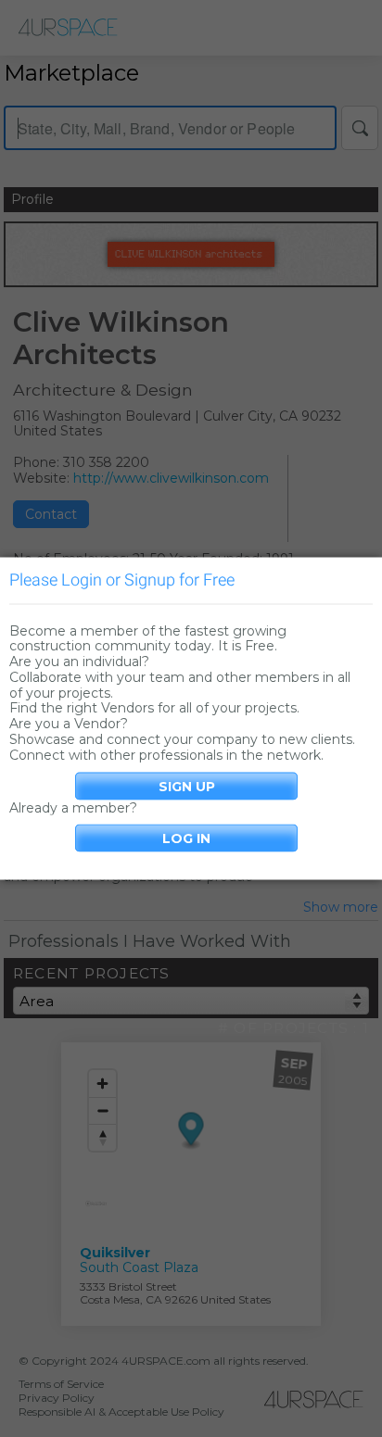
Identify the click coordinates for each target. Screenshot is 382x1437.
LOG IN (186, 838)
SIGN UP (187, 785)
